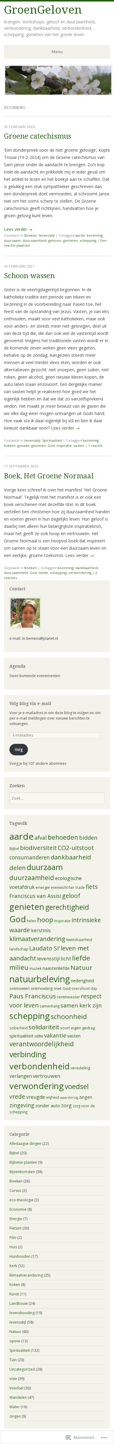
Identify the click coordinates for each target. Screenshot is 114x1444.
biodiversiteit (38, 848)
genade (23, 445)
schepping (88, 240)
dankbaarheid (86, 567)
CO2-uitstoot (76, 848)
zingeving (21, 1105)
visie (13, 1378)
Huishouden (19, 1256)
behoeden (63, 837)
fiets (92, 887)
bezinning (95, 235)
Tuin (13, 1359)
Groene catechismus (37, 136)
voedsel (77, 1086)
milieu (19, 967)
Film (12, 1237)
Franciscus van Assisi (35, 895)
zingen (85, 1097)
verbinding (27, 1054)
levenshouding (22, 1312)
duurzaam (12, 240)
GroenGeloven (43, 9)
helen (31, 920)
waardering (69, 1097)
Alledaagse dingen (25, 1143)
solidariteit (44, 1027)
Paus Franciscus (32, 996)
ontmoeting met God (51, 988)
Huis (13, 1247)
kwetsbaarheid (79, 939)
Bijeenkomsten (22, 1171)
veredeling (80, 1068)
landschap (18, 949)
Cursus (15, 1190)
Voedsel (16, 1388)
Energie (15, 1218)
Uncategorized (22, 1369)
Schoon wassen (29, 276)
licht (65, 958)
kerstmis (41, 930)
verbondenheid (39, 1066)
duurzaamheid (34, 240)
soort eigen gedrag (77, 1028)
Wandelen (18, 1397)
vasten (79, 445)
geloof (71, 896)
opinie (14, 1341)
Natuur (81, 967)
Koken (14, 1284)
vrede (17, 1097)
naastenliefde (56, 968)
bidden (10, 445)
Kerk (13, 1265)
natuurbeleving (39, 979)
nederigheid (82, 980)
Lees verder (18, 229)
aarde (80, 235)
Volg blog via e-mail (30, 703)
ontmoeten (19, 988)
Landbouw (18, 1303)
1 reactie (95, 445)
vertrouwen (46, 1075)
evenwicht (59, 887)
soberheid (18, 1027)
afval (41, 837)
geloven (54, 240)
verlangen (20, 1076)
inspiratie (64, 445)
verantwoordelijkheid (41, 1044)
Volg (18, 749)
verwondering (80, 572)
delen (17, 867)
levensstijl (47, 235)
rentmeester (68, 997)
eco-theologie (21, 1200)
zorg (66, 1105)
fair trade (77, 887)
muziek (35, 968)
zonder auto (47, 1105)
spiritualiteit (21, 1036)
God (51, 445)
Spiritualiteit (52, 440)
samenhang (50, 1006)
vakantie (55, 1035)
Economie (17, 1209)
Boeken (30, 235)
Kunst (14, 1294)
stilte (38, 1036)
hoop (45, 919)
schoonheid (69, 1016)
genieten (70, 240)
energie (43, 887)
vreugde (35, 1097)
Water (14, 1406)
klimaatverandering (37, 939)
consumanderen (29, 857)
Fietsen (15, 1228)
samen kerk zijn (81, 1005)
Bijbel (14, 848)
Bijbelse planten (23, 1162)
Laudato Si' (44, 948)
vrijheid (52, 1097)
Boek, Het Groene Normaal (49, 476)
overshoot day (84, 988)
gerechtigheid (67, 907)
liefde (43, 572)
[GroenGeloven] (58, 94)
